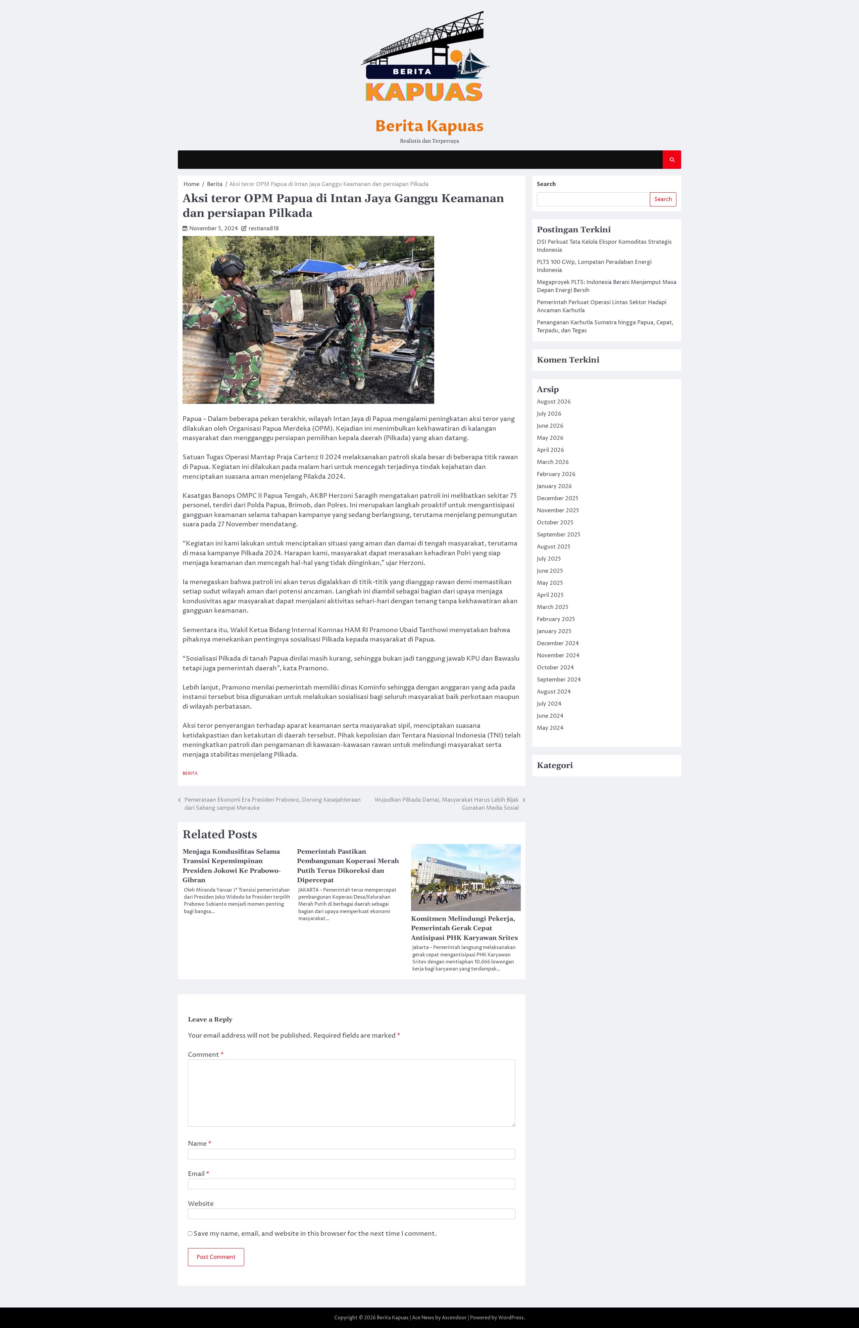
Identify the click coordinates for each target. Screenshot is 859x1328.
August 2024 (554, 692)
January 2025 (554, 631)
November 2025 (558, 510)
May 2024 (550, 728)
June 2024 (550, 716)
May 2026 (550, 438)
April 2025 (550, 595)
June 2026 (550, 426)
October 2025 (555, 522)
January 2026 (554, 486)
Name (199, 1143)
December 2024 (558, 643)
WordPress (511, 1318)
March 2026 (553, 462)
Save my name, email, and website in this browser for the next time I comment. (315, 1233)
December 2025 (557, 498)
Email (198, 1174)
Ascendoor (454, 1318)
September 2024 (559, 679)
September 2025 (558, 534)
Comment (206, 1054)
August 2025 (553, 547)
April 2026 (550, 450)
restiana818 (264, 228)
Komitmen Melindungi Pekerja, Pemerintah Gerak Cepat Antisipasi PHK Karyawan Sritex (464, 928)
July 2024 (549, 704)
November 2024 (558, 655)
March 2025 (552, 607)
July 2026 (549, 414)
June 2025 (550, 571)
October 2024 (555, 667)
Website (201, 1203)
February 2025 (556, 619)
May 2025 (550, 583)
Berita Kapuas (429, 126)
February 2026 (556, 474)
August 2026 (554, 402)
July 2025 (549, 559)
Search (546, 184)
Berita (190, 773)
